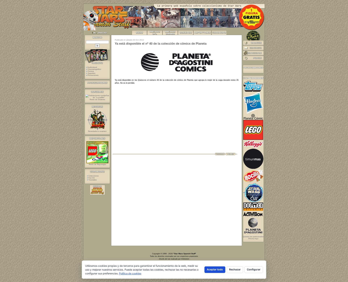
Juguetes (91, 73)
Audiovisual (92, 67)
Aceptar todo (215, 269)
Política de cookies (130, 273)
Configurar (253, 269)
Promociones (93, 75)
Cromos (91, 71)
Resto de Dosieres (97, 99)
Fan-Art (91, 178)
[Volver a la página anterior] (220, 154)
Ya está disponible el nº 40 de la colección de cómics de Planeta (160, 43)
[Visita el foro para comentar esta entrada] (230, 154)
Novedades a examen (97, 131)
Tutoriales (92, 180)
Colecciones (93, 176)
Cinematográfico (94, 69)
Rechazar (235, 269)
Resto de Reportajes (97, 164)
